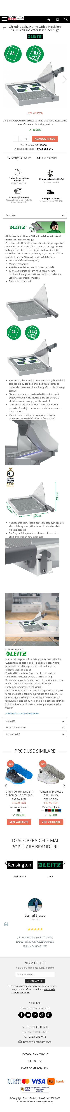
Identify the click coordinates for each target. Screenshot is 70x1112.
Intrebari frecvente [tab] (15, 727)
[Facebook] (21, 1015)
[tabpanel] (35, 76)
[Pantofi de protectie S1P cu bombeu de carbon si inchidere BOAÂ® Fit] (18, 774)
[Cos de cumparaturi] (57, 19)
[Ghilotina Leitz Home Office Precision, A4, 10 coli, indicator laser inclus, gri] (35, 76)
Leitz (50, 876)
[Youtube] (28, 1015)
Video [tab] (10, 721)
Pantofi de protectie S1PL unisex (51, 793)
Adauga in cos (45, 138)
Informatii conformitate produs (22, 713)
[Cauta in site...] (66, 19)
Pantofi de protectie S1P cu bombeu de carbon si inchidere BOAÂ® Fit (19, 793)
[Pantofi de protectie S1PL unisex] (51, 774)
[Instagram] (49, 1015)
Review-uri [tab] (13, 734)
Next (64, 79)
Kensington (20, 876)
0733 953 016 (37, 1036)
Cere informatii (48, 157)
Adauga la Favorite (20, 157)
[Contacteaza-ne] (49, 19)
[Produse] (5, 20)
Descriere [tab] (10, 215)
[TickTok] (42, 1015)
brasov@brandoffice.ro (37, 1041)
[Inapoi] (2, 27)
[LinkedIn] (35, 1015)
